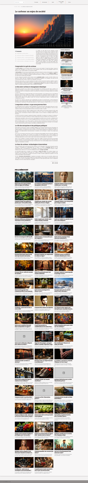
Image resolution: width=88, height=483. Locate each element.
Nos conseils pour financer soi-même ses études (62, 343)
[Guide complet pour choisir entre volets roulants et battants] (44, 212)
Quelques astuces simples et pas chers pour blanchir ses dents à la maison (23, 452)
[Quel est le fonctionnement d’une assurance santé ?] (63, 444)
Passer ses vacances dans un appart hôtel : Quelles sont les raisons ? (44, 434)
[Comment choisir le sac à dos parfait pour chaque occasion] (63, 194)
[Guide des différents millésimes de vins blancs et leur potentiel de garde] (24, 212)
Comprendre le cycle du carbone (22, 53)
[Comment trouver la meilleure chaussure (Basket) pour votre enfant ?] (63, 247)
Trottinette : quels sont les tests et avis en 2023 (23, 308)
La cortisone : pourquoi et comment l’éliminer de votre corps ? (63, 361)
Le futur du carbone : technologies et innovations (25, 61)
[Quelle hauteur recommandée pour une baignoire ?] (44, 230)
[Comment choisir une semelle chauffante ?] (44, 372)
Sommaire (19, 51)
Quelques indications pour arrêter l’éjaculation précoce (63, 380)
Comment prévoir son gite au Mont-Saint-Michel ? (63, 397)
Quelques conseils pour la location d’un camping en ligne (63, 434)
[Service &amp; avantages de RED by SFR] (24, 230)
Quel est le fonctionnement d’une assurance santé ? (62, 451)
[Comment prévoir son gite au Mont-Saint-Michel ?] (63, 390)
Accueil (15, 6)
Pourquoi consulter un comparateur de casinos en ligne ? (44, 255)
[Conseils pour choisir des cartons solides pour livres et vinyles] (44, 194)
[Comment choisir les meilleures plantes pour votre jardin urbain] (24, 194)
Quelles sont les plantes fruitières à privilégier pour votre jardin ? (24, 434)
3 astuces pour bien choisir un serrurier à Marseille (66, 75)
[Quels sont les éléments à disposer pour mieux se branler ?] (24, 336)
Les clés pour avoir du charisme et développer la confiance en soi (66, 89)
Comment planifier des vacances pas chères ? (44, 451)
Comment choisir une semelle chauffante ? (42, 380)
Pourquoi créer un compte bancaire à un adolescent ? (44, 361)
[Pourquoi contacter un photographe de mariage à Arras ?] (63, 265)
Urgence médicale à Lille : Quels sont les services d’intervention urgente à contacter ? (24, 416)
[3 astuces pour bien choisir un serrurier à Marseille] (66, 69)
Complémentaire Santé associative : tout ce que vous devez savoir (44, 469)
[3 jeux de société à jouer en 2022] (66, 98)
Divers (69, 2)
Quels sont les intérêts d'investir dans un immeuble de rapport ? (23, 325)
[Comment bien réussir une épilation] (44, 300)
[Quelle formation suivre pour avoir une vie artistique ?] (63, 318)
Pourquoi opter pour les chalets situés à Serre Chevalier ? (62, 290)
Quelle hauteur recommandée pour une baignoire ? (44, 237)
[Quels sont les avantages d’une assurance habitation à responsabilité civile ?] (63, 230)
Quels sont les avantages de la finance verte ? (42, 290)
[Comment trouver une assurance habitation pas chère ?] (66, 55)
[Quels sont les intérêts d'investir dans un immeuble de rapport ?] (24, 318)
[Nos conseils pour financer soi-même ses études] (63, 336)
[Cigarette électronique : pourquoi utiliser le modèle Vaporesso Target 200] (44, 336)
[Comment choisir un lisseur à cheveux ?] (24, 353)
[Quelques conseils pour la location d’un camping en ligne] (63, 426)
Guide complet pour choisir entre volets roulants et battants (43, 219)
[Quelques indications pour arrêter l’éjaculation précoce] (63, 372)
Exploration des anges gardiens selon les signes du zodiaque (23, 184)
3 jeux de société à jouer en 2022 (66, 103)
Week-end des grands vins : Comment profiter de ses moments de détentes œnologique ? (23, 291)
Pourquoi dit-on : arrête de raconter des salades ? (24, 272)
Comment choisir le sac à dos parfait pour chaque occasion (63, 202)
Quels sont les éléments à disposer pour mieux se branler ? (23, 343)
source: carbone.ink (53, 101)
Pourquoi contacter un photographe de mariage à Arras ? (63, 272)
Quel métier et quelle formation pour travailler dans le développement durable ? (62, 416)
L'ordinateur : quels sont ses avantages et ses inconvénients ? (23, 469)
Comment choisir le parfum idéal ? (23, 397)
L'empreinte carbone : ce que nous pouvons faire (25, 57)
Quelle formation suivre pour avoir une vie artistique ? (63, 325)
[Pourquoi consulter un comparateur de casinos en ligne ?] (44, 247)
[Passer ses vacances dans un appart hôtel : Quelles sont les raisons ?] (44, 426)
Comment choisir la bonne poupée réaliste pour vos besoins (63, 184)
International (44, 2)
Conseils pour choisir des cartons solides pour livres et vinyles (43, 202)
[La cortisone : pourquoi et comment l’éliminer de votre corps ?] (63, 353)
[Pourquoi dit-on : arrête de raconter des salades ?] (24, 265)
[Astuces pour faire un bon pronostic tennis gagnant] (44, 408)
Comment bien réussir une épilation (44, 307)
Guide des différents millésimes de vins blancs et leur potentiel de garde (23, 220)
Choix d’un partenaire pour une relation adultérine (43, 272)
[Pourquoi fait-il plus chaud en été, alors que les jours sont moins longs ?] (24, 247)
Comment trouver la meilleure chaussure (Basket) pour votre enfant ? (62, 256)
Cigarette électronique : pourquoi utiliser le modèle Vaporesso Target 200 (44, 344)
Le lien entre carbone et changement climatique (25, 55)
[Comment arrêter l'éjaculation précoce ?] (44, 390)
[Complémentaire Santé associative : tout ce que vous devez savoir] (44, 462)
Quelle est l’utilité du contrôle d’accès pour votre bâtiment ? (63, 219)
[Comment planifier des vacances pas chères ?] (44, 444)
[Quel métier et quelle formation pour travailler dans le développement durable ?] (63, 408)
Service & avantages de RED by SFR (23, 236)
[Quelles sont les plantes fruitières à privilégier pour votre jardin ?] (24, 426)
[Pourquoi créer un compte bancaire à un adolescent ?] (44, 353)
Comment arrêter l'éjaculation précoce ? (42, 397)
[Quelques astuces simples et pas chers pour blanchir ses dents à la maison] (24, 444)
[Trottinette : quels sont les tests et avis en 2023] (24, 300)
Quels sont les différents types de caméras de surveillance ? (23, 380)
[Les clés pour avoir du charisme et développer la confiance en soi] (66, 83)
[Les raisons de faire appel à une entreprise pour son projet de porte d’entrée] (63, 300)
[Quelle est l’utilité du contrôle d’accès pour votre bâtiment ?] (63, 212)
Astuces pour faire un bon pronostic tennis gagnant (44, 415)
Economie (36, 2)
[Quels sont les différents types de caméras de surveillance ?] (24, 372)
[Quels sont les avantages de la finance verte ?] (44, 283)
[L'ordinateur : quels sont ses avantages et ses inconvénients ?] (24, 462)
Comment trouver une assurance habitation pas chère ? (66, 60)
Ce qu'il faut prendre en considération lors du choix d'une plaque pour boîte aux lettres (43, 326)
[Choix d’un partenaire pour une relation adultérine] (44, 265)
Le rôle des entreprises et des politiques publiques (25, 59)
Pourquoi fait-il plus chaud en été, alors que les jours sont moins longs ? (23, 256)
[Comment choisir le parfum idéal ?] (24, 390)
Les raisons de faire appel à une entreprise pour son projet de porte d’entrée (63, 309)
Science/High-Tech (61, 2)
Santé (53, 2)
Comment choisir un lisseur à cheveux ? (22, 361)
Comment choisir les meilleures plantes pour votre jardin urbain (23, 202)
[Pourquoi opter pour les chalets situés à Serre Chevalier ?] (63, 283)
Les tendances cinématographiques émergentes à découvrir (44, 184)
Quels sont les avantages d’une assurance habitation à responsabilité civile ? (62, 238)
